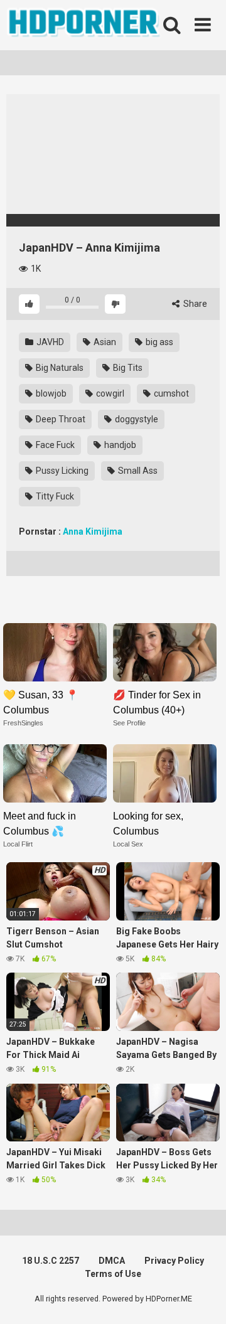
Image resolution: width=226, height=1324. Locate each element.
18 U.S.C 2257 (50, 1261)
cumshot (170, 393)
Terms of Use (113, 1274)
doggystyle (135, 419)
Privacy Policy (174, 1261)
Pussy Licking (61, 471)
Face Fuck (54, 445)
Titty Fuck (54, 496)
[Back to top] (203, 1298)
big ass (158, 342)
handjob (119, 445)
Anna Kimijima (92, 531)
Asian (104, 342)
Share (194, 304)
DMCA (112, 1261)
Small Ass (137, 471)
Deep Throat (59, 419)
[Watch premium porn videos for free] (84, 25)
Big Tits (127, 368)
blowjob (50, 393)
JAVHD (49, 342)
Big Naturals (58, 368)
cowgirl (109, 393)
